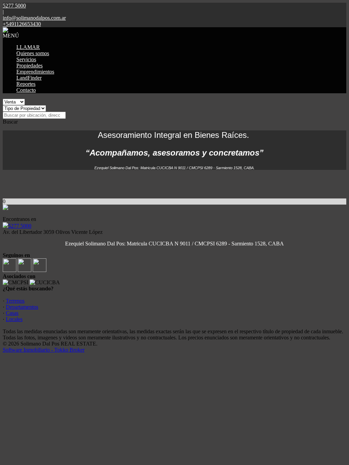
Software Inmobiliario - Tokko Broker (44, 350)
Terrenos (15, 301)
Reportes (25, 84)
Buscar (10, 122)
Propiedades (29, 65)
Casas (12, 313)
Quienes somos (32, 53)
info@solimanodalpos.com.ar (34, 18)
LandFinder (29, 78)
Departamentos (22, 307)
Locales (14, 319)
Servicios (26, 59)
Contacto (26, 90)
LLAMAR (28, 47)
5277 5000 (19, 226)
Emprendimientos (35, 72)
